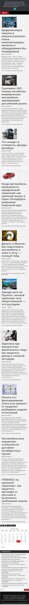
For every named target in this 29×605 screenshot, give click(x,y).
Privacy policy (22, 6)
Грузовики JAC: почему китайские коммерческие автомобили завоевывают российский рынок (14, 96)
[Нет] (27, 5)
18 (5, 539)
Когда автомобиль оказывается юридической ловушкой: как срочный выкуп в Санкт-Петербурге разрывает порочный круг (14, 194)
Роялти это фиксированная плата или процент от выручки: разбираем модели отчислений (14, 405)
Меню (4, 13)
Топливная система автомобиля (13, 273)
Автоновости (9, 70)
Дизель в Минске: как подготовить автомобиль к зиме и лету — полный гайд (14, 249)
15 (21, 537)
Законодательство (10, 226)
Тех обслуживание (10, 474)
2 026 (8, 525)
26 (9, 541)
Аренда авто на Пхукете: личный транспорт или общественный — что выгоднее (13, 298)
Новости (8, 165)
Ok (15, 9)
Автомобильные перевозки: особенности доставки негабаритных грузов (13, 446)
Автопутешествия (10, 521)
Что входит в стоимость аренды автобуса (14, 145)
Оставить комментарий (17, 70)
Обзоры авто (9, 124)
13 (13, 537)
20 (13, 539)
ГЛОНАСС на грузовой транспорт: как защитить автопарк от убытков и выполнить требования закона (14, 490)
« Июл (2, 547)
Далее (13, 525)
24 (1, 541)
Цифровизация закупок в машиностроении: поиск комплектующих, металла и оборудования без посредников (14, 41)
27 (13, 541)
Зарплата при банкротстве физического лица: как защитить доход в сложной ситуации (14, 351)
